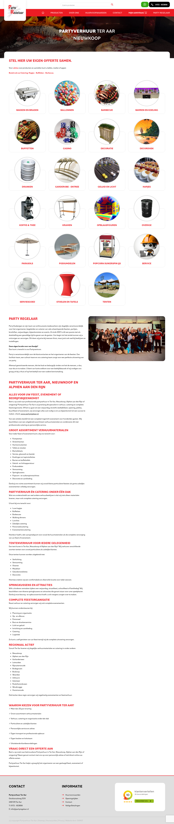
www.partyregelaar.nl (29, 414)
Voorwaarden (51, 820)
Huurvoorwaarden (95, 12)
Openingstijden (71, 798)
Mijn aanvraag (137, 12)
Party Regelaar (161, 12)
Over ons (74, 12)
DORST (80, 820)
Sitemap (41, 820)
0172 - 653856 (17, 805)
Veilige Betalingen (72, 805)
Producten (57, 12)
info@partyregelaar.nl (20, 809)
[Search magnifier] (112, 4)
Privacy (61, 820)
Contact (117, 12)
